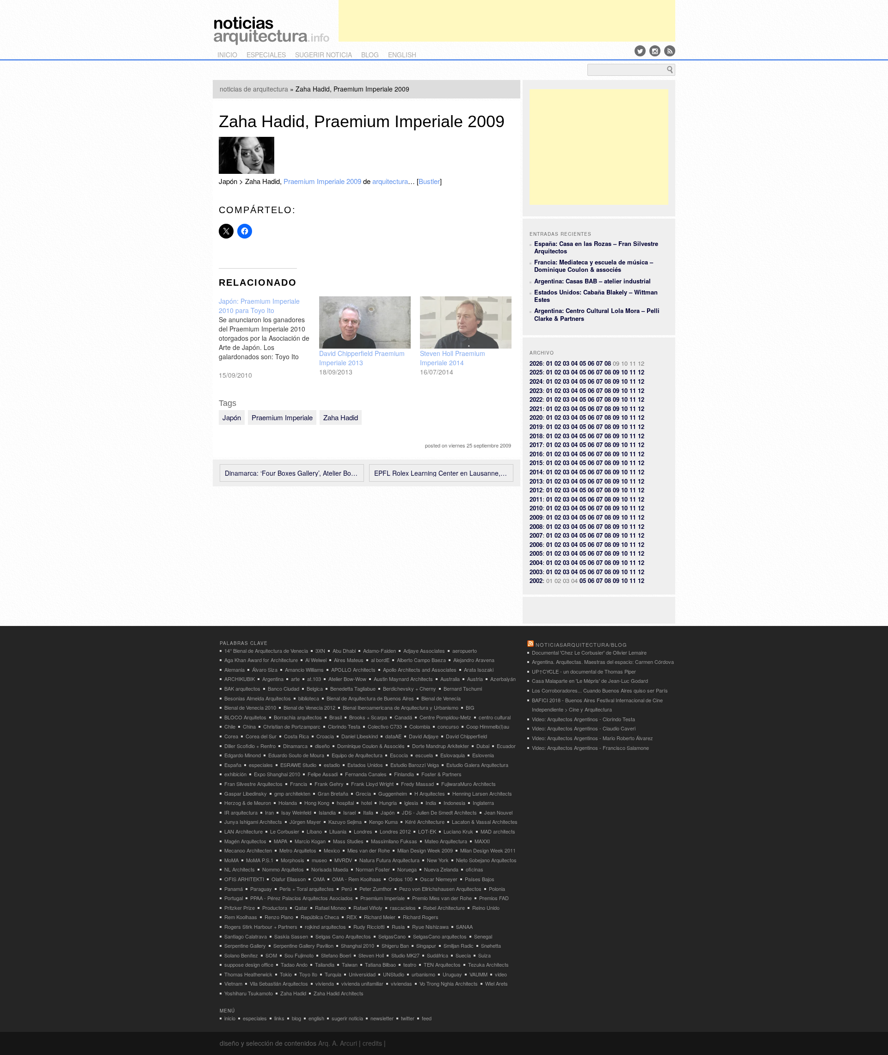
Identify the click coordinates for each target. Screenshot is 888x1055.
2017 (536, 444)
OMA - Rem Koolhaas (356, 879)
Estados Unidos (365, 764)
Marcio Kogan (310, 841)
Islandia (327, 812)
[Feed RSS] (669, 50)
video (501, 974)
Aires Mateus (349, 659)
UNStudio (393, 974)
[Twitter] (640, 50)
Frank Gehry (329, 783)
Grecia (363, 793)
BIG (470, 707)
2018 (536, 435)
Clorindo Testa (344, 726)
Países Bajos (479, 879)
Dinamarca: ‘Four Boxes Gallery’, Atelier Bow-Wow (292, 473)
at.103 (314, 678)
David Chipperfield (466, 736)
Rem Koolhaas (240, 916)
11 (632, 372)
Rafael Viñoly (367, 907)
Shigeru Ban (395, 945)
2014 (536, 471)
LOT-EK (427, 831)
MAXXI (482, 841)
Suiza (484, 955)
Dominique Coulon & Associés (371, 745)
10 (624, 372)
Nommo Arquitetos (283, 869)
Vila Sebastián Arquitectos (279, 983)
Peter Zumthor (375, 888)
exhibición (235, 774)
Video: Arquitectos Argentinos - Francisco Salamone (590, 747)
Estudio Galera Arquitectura (477, 764)
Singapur (426, 945)
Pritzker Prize (239, 907)
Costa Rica (296, 736)
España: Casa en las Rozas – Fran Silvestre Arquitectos (596, 247)
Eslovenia (483, 755)
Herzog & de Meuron (247, 802)
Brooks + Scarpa (368, 717)
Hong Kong (316, 802)
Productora (274, 907)
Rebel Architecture (444, 907)
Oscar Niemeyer (438, 879)
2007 (536, 535)
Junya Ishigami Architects (253, 821)
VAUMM (478, 974)
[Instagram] (654, 50)
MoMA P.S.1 (259, 860)
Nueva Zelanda (441, 869)
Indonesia (454, 802)
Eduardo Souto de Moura (296, 755)
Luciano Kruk (458, 831)
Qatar (301, 907)
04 (574, 363)
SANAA (464, 926)
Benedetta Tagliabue (353, 688)
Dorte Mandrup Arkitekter (440, 745)
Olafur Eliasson (288, 879)
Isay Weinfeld (296, 812)
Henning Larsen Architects (482, 793)
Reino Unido (486, 907)
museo (319, 860)
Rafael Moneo (330, 907)
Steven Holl (371, 955)
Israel (349, 812)
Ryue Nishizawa (430, 926)
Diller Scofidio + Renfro (250, 745)
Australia (450, 678)
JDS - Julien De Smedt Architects (439, 812)
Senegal (483, 936)
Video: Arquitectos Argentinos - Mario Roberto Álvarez (592, 738)
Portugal (233, 898)
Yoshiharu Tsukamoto (248, 993)
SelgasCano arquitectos (440, 936)
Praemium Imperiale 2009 (322, 181)
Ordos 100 (400, 879)
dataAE (393, 736)
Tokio (286, 974)
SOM (271, 955)
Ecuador (506, 745)
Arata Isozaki (478, 669)
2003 (536, 571)
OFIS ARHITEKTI (244, 879)
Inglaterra (483, 802)
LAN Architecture (243, 831)
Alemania (234, 669)
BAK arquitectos (242, 688)
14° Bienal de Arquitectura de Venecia (266, 650)
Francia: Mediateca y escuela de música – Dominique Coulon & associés (593, 266)
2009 (536, 517)
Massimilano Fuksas (394, 841)
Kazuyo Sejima (345, 821)
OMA (319, 879)
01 (549, 363)
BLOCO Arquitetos (245, 717)
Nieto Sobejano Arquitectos (486, 860)
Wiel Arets (496, 983)
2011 (536, 499)
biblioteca (308, 698)
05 (583, 363)
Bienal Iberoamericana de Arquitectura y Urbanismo (400, 707)
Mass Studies (348, 841)
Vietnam (233, 983)
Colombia (419, 726)
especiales (266, 54)
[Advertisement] (507, 21)
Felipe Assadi (323, 774)
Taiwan (350, 964)
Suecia (463, 955)
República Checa (320, 916)
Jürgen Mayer (305, 821)
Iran (269, 812)
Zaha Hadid (340, 417)
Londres (363, 831)
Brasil (335, 717)
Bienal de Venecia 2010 (250, 707)
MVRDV (343, 860)
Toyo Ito (308, 974)
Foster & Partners (441, 774)
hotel (366, 802)
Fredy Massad (417, 783)
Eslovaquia (452, 755)
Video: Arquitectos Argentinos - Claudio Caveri (583, 728)
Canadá (403, 717)
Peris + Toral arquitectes (306, 888)
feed (427, 1018)
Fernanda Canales (366, 774)
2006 (536, 544)
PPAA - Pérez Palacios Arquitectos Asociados (301, 898)
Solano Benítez (241, 955)
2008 (536, 526)
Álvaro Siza (265, 669)
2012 (536, 489)
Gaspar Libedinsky (245, 793)
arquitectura (390, 181)
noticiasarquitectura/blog (581, 644)
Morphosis (292, 860)
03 (566, 363)
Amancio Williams (304, 669)
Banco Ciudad (283, 688)
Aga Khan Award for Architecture (261, 659)
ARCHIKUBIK (239, 678)
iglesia (411, 802)
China (249, 726)
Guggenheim (392, 793)
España (232, 764)
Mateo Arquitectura (446, 841)
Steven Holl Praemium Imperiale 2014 (452, 358)
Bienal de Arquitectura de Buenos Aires (370, 698)
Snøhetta (491, 945)
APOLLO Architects (353, 669)
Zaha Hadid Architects (339, 993)
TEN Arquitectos (442, 964)
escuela (424, 755)
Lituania (337, 831)
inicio (227, 54)
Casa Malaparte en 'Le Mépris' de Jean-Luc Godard (590, 680)
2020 (536, 417)
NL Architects (239, 869)
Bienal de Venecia (441, 698)
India (431, 802)
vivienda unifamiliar (362, 983)
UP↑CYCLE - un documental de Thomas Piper (584, 671)
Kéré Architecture (424, 821)
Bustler (429, 181)
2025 (536, 372)
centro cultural (495, 717)
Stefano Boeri (336, 955)
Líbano (314, 831)
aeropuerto (464, 650)
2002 (536, 580)
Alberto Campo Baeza (421, 659)
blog (370, 54)
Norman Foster (373, 869)
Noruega (407, 869)
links (279, 1018)
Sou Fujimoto (299, 955)
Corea (231, 736)
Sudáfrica (437, 955)
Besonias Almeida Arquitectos (257, 698)
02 (558, 363)
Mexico (332, 850)
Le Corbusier (284, 831)
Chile (229, 726)
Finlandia (404, 774)
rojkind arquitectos (325, 926)
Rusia (398, 926)
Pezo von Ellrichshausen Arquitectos (440, 888)
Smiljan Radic (459, 945)
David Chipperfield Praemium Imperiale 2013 (362, 358)
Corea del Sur (261, 736)
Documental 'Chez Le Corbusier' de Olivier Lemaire (589, 652)
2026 (536, 363)
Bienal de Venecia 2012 (309, 707)
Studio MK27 (405, 955)
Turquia (333, 974)
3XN (320, 650)
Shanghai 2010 (357, 945)
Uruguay (452, 974)
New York (438, 860)
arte (295, 678)
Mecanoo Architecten (248, 850)
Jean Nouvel (498, 812)
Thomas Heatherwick (248, 974)
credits (372, 1043)
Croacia (325, 736)
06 (591, 363)
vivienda (324, 983)
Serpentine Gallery (245, 945)
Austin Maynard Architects (403, 678)
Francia (298, 783)
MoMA (231, 860)
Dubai (482, 745)
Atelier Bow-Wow (347, 678)
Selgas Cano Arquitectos (343, 936)
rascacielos (403, 907)
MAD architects (498, 831)
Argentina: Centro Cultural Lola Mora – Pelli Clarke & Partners (597, 314)
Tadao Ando (294, 964)
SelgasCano (392, 936)
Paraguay (261, 888)
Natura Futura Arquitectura (389, 860)
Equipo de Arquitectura (357, 755)
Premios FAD (494, 898)
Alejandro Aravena (473, 659)
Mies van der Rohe (368, 850)
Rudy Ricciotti (368, 926)
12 (641, 372)
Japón (231, 417)
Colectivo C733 (385, 726)
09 (616, 372)
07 (599, 363)
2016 (536, 453)
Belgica (315, 688)
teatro (409, 964)
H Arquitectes (429, 793)
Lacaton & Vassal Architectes (485, 821)
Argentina (273, 678)
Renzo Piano (279, 916)
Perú (346, 888)
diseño (322, 745)
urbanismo (423, 974)
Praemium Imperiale (282, 417)
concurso (448, 726)
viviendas (401, 983)
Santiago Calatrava (245, 936)
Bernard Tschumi (463, 688)
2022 (536, 399)
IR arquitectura (241, 812)
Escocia (399, 755)
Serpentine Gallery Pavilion (303, 945)
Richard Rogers (420, 916)
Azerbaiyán (503, 678)
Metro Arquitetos (297, 850)
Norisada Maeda (329, 869)
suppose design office (248, 964)
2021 (536, 408)
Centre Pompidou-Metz (445, 717)
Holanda (287, 802)
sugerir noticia (323, 54)
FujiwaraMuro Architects (468, 783)
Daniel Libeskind (359, 736)
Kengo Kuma (383, 821)
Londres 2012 (395, 831)
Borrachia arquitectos (298, 717)
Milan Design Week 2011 (488, 850)
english (402, 54)
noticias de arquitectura (254, 88)
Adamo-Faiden (379, 650)
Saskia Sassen (291, 936)
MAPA (280, 841)
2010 (536, 507)
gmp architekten (292, 793)
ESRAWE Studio (298, 764)
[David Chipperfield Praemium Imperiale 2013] (365, 322)
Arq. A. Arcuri (337, 1043)
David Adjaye (423, 736)
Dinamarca (295, 745)
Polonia (497, 888)
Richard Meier (379, 916)
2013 (536, 481)
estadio (332, 764)
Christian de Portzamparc (292, 726)
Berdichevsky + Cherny (409, 688)
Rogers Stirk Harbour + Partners (260, 926)
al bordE (380, 659)
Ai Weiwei (316, 659)
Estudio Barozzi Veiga (414, 764)
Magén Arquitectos (245, 841)
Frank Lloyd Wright (372, 783)
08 (607, 363)
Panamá (233, 888)
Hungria (388, 802)
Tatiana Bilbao (380, 964)
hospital (345, 802)
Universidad (362, 974)
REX (351, 916)
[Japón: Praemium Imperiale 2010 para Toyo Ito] (269, 338)
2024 (536, 381)
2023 (536, 390)
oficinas (474, 869)
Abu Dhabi (344, 650)
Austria (475, 678)
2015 (536, 462)
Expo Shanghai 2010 (277, 774)
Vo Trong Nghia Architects (448, 983)
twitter (407, 1018)
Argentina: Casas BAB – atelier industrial (592, 280)
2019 (536, 426)
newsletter (382, 1018)
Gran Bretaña (333, 793)
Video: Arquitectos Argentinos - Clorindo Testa (583, 719)
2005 (536, 553)
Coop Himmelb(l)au (487, 726)
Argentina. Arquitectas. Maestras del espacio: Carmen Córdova (603, 661)
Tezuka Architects (488, 964)
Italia (368, 812)
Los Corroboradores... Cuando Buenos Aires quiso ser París (600, 690)
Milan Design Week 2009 (425, 850)
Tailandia (324, 964)
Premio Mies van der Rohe (442, 898)
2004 (536, 562)
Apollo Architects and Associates (419, 669)
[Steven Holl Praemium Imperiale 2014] (466, 322)
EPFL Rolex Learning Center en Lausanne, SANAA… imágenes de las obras (441, 473)
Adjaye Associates (424, 650)
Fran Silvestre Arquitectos (253, 783)
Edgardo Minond (242, 755)
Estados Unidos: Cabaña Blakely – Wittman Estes (596, 296)
